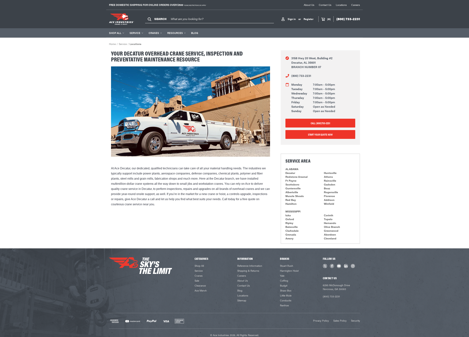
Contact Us (325, 5)
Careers (355, 5)
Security (355, 320)
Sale (197, 280)
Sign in (292, 19)
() (329, 19)
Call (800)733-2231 (320, 123)
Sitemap (241, 300)
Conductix (285, 300)
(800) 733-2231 (301, 76)
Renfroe (284, 305)
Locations (341, 5)
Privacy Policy (321, 320)
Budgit (283, 285)
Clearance (200, 285)
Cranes (154, 33)
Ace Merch (201, 290)
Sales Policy (340, 320)
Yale (282, 275)
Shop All (115, 33)
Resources (175, 33)
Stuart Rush (286, 265)
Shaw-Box (285, 290)
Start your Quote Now (320, 134)
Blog (194, 33)
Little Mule (285, 295)
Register (308, 19)
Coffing (284, 280)
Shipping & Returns (248, 270)
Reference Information (249, 265)
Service (135, 33)
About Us (309, 5)
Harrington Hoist (289, 270)
